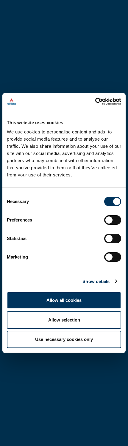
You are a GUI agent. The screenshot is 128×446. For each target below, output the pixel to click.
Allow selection (64, 319)
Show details (96, 281)
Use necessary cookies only (64, 339)
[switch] (112, 220)
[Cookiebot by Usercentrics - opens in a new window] (95, 101)
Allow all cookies (64, 300)
